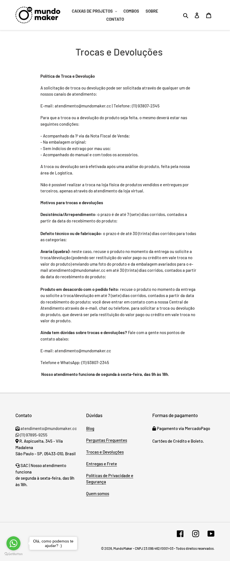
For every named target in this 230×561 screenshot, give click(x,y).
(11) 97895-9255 (33, 434)
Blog (90, 428)
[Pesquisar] (186, 15)
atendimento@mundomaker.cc (48, 428)
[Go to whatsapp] (13, 543)
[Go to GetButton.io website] (13, 554)
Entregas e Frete (101, 463)
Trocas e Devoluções (105, 451)
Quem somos (97, 493)
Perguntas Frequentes (106, 440)
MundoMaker (122, 548)
